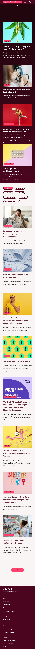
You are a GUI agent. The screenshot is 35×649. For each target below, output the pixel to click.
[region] (17, 10)
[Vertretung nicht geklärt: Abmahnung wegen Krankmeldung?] (17, 227)
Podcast (5, 622)
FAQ (4, 598)
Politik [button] (7, 269)
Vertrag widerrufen (8, 611)
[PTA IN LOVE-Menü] (17, 6)
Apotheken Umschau (13, 2)
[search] (30, 2)
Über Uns (5, 646)
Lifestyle (19, 188)
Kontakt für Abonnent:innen (10, 591)
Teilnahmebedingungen (9, 640)
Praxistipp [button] (9, 124)
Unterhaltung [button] (10, 396)
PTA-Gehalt (6, 625)
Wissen (23, 197)
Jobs (4, 595)
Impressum (6, 601)
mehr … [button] (17, 570)
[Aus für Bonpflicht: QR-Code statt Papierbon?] (17, 271)
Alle (8, 188)
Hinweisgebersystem (9, 608)
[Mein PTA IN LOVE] (25, 2)
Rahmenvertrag (7, 629)
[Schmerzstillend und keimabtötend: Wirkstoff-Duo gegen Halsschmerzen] (17, 314)
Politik (8, 192)
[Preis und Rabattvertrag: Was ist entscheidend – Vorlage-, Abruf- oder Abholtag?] (17, 493)
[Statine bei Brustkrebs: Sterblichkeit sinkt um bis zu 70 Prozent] (17, 447)
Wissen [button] (7, 41)
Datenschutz (6, 604)
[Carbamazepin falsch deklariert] (17, 358)
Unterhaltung (9, 197)
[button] (17, 10)
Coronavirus (6, 619)
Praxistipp (20, 192)
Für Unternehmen (8, 643)
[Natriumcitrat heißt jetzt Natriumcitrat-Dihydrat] (17, 537)
